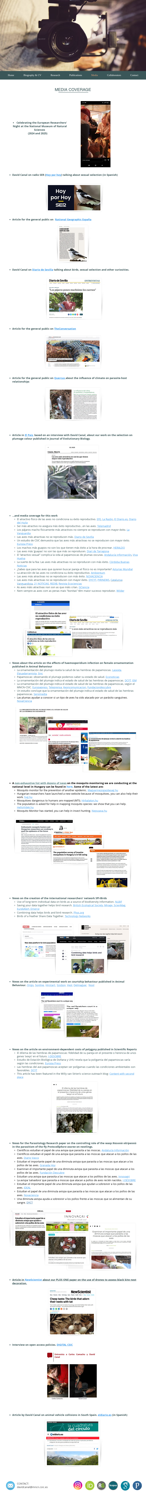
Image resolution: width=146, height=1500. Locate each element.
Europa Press (25, 544)
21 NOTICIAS (41, 583)
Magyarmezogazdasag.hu (103, 790)
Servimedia (40, 694)
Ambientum (98, 572)
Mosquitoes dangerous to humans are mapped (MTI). (49, 800)
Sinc (40, 673)
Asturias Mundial (122, 569)
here (70, 786)
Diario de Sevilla (84, 537)
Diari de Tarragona (98, 551)
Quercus (60, 378)
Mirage (108, 905)
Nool (91, 985)
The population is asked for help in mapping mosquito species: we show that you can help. (71, 804)
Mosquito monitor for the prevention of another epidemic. (52, 790)
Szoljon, (61, 985)
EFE (99, 519)
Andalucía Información (115, 1150)
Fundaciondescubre (99, 687)
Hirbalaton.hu (90, 800)
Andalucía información (117, 555)
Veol (69, 985)
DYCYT (92, 580)
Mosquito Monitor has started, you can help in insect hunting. (54, 810)
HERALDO (119, 547)
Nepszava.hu (99, 810)
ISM (134, 680)
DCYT (128, 680)
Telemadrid (104, 526)
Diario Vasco (31, 1158)
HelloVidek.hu (25, 807)
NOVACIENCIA (94, 576)
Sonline (39, 985)
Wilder (120, 590)
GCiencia (84, 587)
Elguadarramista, (27, 673)
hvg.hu (28, 797)
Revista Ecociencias (70, 583)
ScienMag (119, 905)
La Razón (107, 519)
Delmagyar (80, 985)
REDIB (53, 583)
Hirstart (50, 985)
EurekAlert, (24, 909)
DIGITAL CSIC (65, 1345)
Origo (30, 985)
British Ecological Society (88, 905)
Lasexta (116, 670)
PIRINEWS (103, 580)
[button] (106, 164)
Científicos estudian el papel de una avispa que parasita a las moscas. (59, 1150)
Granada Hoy (47, 1165)
